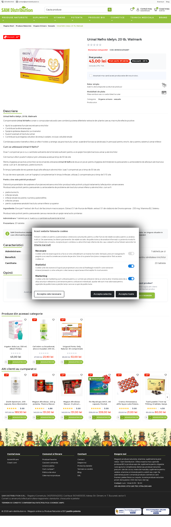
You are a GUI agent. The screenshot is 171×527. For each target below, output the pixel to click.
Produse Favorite (49, 459)
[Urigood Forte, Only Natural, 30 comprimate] (72, 330)
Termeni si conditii (85, 469)
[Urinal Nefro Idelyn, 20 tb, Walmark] (44, 65)
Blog (79, 472)
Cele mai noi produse (51, 475)
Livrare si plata (48, 466)
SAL (79, 475)
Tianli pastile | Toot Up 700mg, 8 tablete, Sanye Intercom (156, 403)
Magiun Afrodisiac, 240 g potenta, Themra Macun (43, 403)
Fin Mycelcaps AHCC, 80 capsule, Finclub (100, 403)
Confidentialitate (31, 503)
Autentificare (13, 459)
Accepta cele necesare (49, 294)
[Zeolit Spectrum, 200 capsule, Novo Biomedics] (15, 385)
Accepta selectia (102, 294)
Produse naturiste (15, 17)
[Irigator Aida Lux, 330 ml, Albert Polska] (15, 330)
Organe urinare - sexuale (44, 26)
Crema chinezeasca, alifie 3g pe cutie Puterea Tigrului (127, 403)
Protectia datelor (84, 466)
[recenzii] (125, 44)
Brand (163, 17)
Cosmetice (118, 17)
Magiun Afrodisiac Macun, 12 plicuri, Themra (71, 403)
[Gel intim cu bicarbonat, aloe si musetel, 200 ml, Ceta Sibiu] (44, 330)
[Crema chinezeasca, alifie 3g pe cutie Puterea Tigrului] (128, 385)
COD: (112, 50)
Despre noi (81, 463)
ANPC (61, 503)
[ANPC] (128, 511)
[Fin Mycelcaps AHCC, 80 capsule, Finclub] (100, 385)
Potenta (77, 17)
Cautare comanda (50, 463)
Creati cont (12, 463)
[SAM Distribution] (17, 9)
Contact (81, 459)
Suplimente (40, 17)
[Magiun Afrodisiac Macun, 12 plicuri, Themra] (72, 385)
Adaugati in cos (19, 362)
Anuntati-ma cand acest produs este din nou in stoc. (115, 76)
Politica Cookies (49, 503)
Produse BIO (96, 17)
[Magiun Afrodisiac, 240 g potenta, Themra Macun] (44, 385)
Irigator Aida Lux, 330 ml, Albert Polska (15, 347)
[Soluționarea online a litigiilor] (156, 511)
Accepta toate (126, 294)
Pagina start (8, 26)
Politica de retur (49, 472)
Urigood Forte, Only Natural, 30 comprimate (72, 347)
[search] (110, 9)
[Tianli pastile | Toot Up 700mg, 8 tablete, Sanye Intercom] (156, 385)
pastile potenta (73, 511)
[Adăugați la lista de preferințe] (25, 319)
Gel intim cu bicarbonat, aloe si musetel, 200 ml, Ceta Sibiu (44, 347)
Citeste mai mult (42, 245)
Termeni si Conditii (11, 503)
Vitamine (59, 17)
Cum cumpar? (48, 469)
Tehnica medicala (142, 17)
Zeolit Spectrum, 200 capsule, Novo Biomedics (15, 403)
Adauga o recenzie (142, 295)
